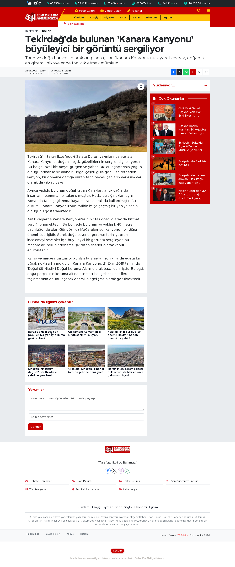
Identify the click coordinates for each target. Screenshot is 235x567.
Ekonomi (151, 17)
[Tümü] (205, 85)
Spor (123, 17)
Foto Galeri (87, 10)
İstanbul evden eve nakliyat (85, 558)
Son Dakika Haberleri (88, 489)
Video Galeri (112, 10)
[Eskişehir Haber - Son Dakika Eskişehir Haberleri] (41, 16)
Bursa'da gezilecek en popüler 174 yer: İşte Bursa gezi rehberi (46, 335)
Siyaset (109, 17)
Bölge (46, 31)
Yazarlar (136, 10)
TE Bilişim (182, 535)
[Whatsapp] (127, 471)
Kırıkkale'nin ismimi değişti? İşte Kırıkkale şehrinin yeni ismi (42, 372)
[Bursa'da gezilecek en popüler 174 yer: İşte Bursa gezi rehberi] (46, 318)
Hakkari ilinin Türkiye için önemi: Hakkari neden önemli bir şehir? (124, 335)
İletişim (84, 534)
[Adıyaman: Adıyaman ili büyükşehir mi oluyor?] (86, 318)
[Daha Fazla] (193, 72)
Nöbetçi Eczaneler (40, 481)
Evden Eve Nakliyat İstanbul (150, 558)
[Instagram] (121, 471)
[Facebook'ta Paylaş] (173, 72)
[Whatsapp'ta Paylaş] (186, 72)
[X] (114, 471)
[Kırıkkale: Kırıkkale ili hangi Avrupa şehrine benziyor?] (86, 355)
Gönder (35, 426)
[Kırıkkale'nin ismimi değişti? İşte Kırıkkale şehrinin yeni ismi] (46, 355)
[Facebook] (108, 471)
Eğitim (167, 17)
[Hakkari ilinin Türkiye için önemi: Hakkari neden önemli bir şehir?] (126, 318)
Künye (70, 534)
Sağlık (136, 17)
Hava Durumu (84, 481)
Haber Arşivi (130, 489)
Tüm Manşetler (38, 489)
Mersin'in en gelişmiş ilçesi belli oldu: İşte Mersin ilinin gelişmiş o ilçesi (125, 372)
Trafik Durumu (131, 481)
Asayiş (94, 17)
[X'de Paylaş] (179, 72)
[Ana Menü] (207, 10)
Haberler (31, 31)
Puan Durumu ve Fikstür (184, 481)
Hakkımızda (32, 534)
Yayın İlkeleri (53, 534)
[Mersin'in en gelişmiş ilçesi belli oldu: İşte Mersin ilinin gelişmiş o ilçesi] (126, 355)
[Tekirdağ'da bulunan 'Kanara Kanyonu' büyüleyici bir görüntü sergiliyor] (86, 116)
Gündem (78, 17)
